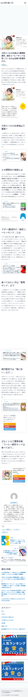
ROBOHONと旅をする (7, 617)
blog (3, 526)
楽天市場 (7, 426)
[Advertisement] (14, 20)
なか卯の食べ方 (7, 3)
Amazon (6, 424)
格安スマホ (4, 626)
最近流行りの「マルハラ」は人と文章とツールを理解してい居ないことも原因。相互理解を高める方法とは (13, 585)
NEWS (3, 614)
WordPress (8, 695)
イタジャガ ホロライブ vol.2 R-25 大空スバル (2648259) (19, 470)
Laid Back (16, 695)
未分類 (3, 623)
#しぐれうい (17, 529)
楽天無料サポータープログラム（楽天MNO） (13, 629)
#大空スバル (5, 532)
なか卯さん (3, 64)
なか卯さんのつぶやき (7, 620)
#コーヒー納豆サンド (7, 529)
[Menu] (25, 3)
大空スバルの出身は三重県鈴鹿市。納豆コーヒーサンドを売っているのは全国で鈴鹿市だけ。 (13, 579)
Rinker (18, 473)
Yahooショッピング (9, 429)
